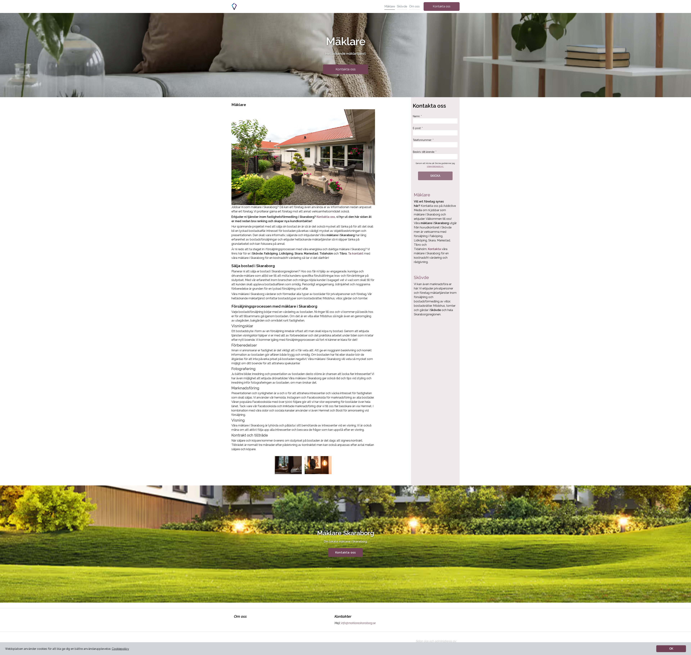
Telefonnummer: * (423, 140)
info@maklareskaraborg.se (358, 623)
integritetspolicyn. (435, 166)
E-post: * (418, 128)
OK (671, 648)
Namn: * (417, 116)
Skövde (402, 6)
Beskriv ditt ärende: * (424, 151)
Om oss (414, 6)
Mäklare (389, 6)
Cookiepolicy (120, 649)
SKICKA (435, 175)
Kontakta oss (441, 6)
